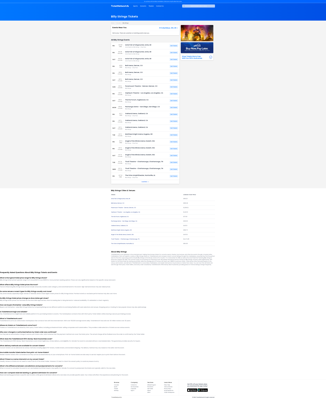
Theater (151, 6)
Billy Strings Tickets (124, 16)
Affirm (148, 392)
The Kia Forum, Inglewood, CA (120, 216)
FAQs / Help (167, 385)
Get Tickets (173, 45)
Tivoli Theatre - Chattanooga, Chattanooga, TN (125, 239)
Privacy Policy (167, 388)
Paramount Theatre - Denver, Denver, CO (123, 207)
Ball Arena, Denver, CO (117, 203)
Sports (135, 6)
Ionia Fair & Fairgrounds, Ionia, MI (120, 198)
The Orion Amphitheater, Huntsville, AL (122, 243)
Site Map (116, 390)
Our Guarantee (134, 386)
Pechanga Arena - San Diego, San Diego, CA (124, 221)
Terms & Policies (168, 386)
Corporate (133, 388)
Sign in (132, 390)
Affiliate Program (151, 385)
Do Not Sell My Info (168, 390)
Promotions (150, 386)
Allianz (149, 390)
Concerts (143, 6)
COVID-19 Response (169, 392)
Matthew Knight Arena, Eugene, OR (121, 230)
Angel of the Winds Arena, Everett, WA (122, 234)
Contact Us (160, 6)
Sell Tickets (150, 388)
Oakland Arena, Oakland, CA (119, 225)
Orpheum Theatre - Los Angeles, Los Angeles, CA (125, 212)
